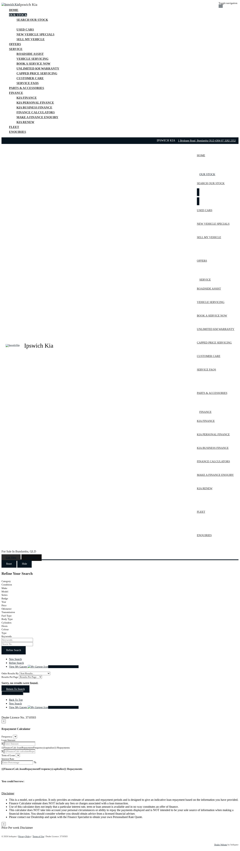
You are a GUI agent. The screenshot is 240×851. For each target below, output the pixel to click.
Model (5, 591)
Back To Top (16, 699)
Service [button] (15, 49)
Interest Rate (8, 758)
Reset (9, 563)
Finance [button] (16, 92)
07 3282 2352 (228, 140)
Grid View (31, 557)
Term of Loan (8, 755)
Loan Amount (8, 740)
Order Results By (10, 673)
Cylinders (6, 622)
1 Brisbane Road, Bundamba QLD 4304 (199, 140)
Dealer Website (220, 845)
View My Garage (44, 666)
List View (11, 557)
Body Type (7, 619)
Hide (24, 563)
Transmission (8, 612)
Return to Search (15, 689)
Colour (5, 629)
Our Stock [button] (18, 14)
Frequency (7, 736)
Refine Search (13, 650)
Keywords (7, 636)
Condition (7, 584)
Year (4, 601)
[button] (120, 793)
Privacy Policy (24, 836)
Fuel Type (7, 615)
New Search (15, 659)
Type (4, 633)
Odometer (6, 608)
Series (5, 595)
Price (4, 605)
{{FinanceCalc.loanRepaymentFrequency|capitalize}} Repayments (36, 747)
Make (4, 588)
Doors (5, 626)
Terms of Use (38, 836)
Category (6, 581)
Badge (5, 598)
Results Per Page (10, 677)
